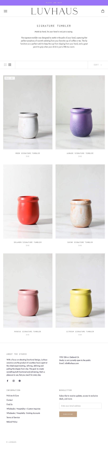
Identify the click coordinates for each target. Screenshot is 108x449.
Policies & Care (13, 395)
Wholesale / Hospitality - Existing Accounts (23, 413)
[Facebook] (7, 380)
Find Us (10, 404)
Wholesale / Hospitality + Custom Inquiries (23, 408)
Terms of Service (13, 417)
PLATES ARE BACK (54, 2)
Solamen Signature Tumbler (28, 242)
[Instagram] (13, 380)
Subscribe (68, 414)
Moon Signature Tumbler (28, 153)
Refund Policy (12, 421)
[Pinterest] (20, 380)
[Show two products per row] (5, 64)
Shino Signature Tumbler (80, 242)
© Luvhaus (11, 442)
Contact (10, 400)
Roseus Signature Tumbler (27, 331)
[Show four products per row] (10, 64)
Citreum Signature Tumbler (80, 331)
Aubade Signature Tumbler (80, 153)
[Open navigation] (5, 11)
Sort (97, 65)
